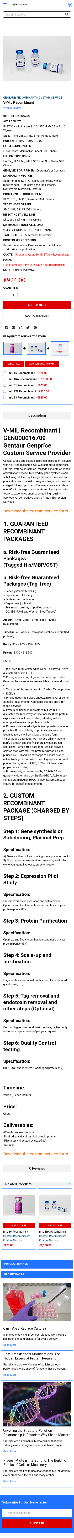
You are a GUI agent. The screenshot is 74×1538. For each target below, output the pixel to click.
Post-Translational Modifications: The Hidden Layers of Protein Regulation (31, 1356)
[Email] (13, 328)
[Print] (21, 328)
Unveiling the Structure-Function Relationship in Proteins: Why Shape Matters (36, 1433)
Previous (64, 1184)
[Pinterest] (35, 328)
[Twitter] (28, 328)
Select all (14, 363)
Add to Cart (19, 1225)
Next (69, 1184)
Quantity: (10, 287)
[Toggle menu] (4, 4)
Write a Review (12, 107)
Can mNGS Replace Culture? (24, 1328)
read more (10, 1345)
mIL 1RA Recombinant (52, 1231)
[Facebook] (6, 328)
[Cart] (69, 4)
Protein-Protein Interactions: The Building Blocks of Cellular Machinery (34, 1462)
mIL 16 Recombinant (15, 1231)
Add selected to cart (42, 363)
